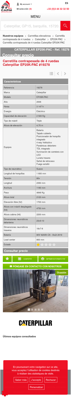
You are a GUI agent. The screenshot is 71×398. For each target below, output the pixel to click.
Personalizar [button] (36, 387)
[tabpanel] (35, 290)
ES (66, 3)
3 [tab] (36, 311)
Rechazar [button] (51, 379)
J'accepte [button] (36, 379)
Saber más (21, 379)
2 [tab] (32, 311)
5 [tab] (42, 311)
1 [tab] (29, 311)
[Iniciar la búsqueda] (65, 26)
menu (35, 16)
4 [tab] (39, 311)
